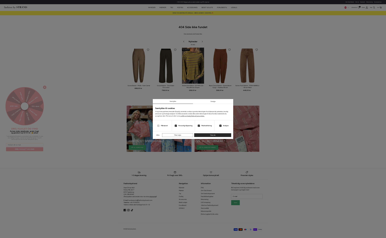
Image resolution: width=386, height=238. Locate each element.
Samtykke (173, 101)
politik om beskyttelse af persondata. (192, 116)
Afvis (157, 135)
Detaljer (213, 101)
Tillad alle (213, 135)
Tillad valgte (177, 135)
